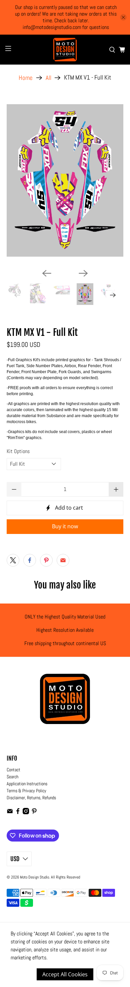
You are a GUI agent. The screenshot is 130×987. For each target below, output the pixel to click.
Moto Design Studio (34, 877)
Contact (13, 770)
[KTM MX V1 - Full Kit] (65, 180)
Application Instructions (27, 784)
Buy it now (65, 526)
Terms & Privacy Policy (26, 791)
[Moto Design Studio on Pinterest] (34, 813)
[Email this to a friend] (63, 560)
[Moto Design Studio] (65, 49)
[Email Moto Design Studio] (10, 813)
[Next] (83, 273)
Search (12, 777)
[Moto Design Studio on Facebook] (18, 813)
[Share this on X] (13, 560)
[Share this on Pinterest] (46, 560)
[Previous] (47, 273)
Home (26, 78)
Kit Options (18, 451)
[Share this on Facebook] (29, 560)
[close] (123, 17)
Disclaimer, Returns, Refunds (31, 798)
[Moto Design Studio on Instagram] (26, 813)
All (48, 78)
